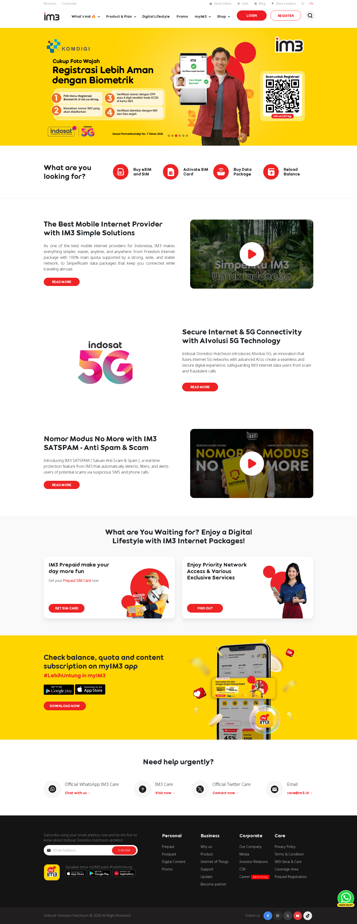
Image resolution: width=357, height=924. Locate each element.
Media (244, 854)
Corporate (69, 3)
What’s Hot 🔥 (83, 16)
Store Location (286, 3)
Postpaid (169, 854)
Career (253, 876)
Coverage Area (286, 869)
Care (245, 3)
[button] (310, 15)
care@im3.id (298, 793)
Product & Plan (119, 16)
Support (207, 869)
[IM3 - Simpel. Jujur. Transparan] (52, 16)
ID (303, 3)
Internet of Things (215, 861)
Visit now (163, 793)
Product (207, 854)
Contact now (224, 793)
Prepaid (168, 846)
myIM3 (201, 16)
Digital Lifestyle (156, 16)
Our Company (250, 846)
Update (206, 876)
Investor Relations (253, 861)
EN (311, 3)
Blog (262, 3)
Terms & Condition (289, 854)
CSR (242, 869)
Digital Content (174, 861)
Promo (182, 16)
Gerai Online (222, 3)
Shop (221, 16)
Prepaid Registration (291, 876)
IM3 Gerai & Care (288, 861)
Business (50, 3)
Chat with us (76, 793)
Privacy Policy (285, 846)
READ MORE (61, 282)
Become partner (213, 884)
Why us (206, 846)
